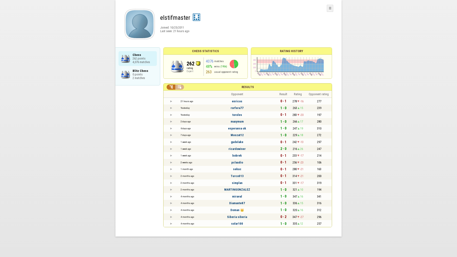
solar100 (237, 223)
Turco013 (237, 176)
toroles (237, 115)
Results (248, 87)
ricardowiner (237, 149)
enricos (237, 101)
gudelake (237, 142)
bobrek (237, 155)
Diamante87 (237, 203)
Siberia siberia (237, 217)
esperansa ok (237, 128)
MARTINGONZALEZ (237, 189)
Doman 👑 (237, 210)
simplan (237, 183)
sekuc (237, 169)
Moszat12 (237, 135)
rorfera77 (237, 108)
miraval (237, 196)
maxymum (237, 121)
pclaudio (237, 162)
